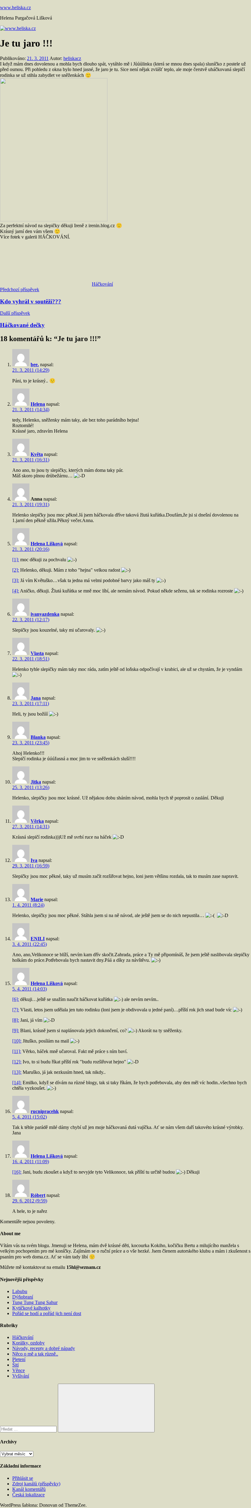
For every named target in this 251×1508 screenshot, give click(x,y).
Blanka (38, 737)
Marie (37, 899)
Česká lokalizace (28, 1494)
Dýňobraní (22, 1296)
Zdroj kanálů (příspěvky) (36, 1483)
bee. (35, 364)
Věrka (37, 821)
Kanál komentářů (29, 1489)
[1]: (15, 559)
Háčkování (102, 284)
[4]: (15, 590)
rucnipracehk (45, 1111)
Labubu (19, 1291)
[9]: (15, 1030)
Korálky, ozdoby (28, 1342)
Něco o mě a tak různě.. (35, 1353)
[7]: (15, 1009)
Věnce (18, 1370)
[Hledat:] (29, 1428)
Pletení (18, 1359)
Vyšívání (20, 1375)
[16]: (16, 1172)
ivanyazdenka (45, 614)
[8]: (15, 1020)
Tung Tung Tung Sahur (35, 1302)
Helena (38, 404)
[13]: (16, 1072)
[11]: (16, 1051)
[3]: (15, 580)
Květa (37, 454)
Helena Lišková (47, 543)
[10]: (16, 1041)
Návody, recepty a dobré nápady (43, 1348)
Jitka (36, 781)
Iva (34, 860)
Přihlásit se (22, 1478)
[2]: (15, 570)
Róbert (38, 1195)
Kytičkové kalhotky (31, 1308)
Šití (15, 1364)
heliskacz (72, 58)
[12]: (16, 1061)
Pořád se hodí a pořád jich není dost (46, 1313)
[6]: (15, 999)
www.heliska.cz (15, 7)
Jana (36, 698)
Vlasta (37, 653)
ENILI (38, 938)
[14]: (16, 1082)
